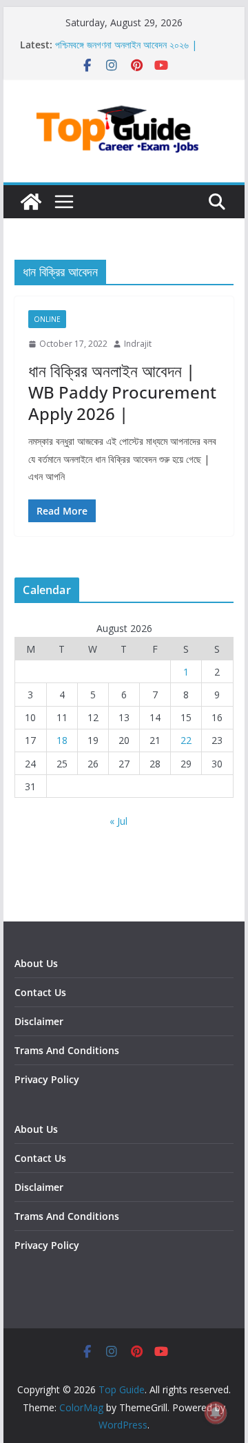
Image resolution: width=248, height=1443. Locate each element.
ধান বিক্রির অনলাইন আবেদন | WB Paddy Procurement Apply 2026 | (122, 392)
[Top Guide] (31, 201)
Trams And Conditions (66, 1050)
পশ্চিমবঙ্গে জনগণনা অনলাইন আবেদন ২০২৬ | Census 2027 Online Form (126, 51)
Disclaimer (38, 1021)
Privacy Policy (46, 1079)
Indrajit (138, 344)
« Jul (118, 821)
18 (62, 740)
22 (186, 740)
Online (47, 319)
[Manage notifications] (216, 1413)
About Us (36, 963)
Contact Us (40, 992)
